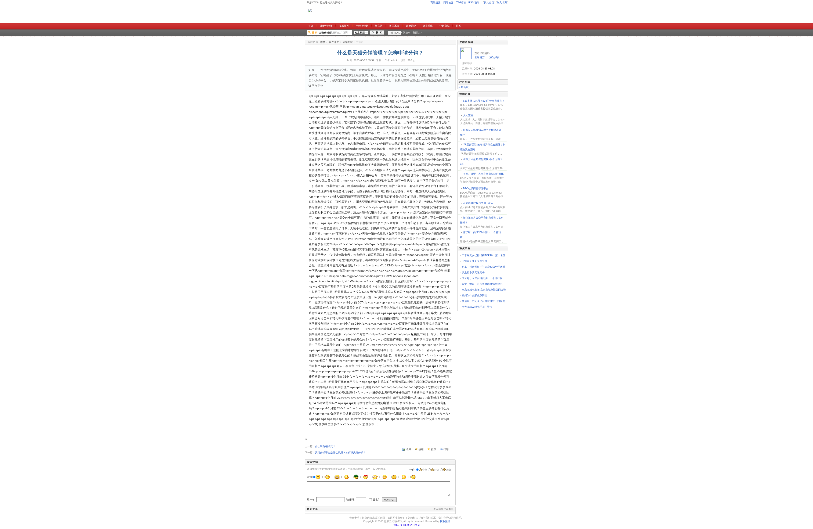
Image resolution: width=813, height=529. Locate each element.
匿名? (376, 499)
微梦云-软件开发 (329, 42)
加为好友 (494, 57)
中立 (424, 469)
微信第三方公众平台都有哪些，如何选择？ (482, 220)
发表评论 (389, 500)
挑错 (421, 449)
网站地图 (448, 2)
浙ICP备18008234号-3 (407, 524)
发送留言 (479, 57)
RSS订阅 (473, 2)
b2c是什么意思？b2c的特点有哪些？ (484, 100)
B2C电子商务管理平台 (475, 188)
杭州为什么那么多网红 (474, 295)
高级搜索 (435, 2)
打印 (446, 449)
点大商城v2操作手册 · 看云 (478, 203)
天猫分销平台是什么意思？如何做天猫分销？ (340, 452)
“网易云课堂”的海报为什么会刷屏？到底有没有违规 (482, 147)
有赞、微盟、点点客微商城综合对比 (483, 173)
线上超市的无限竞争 (473, 272)
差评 (448, 469)
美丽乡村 (418, 32)
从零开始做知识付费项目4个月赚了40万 (481, 162)
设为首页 (489, 2)
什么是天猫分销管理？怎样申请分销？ (480, 132)
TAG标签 (461, 2)
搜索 (377, 32)
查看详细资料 (482, 53)
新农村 (407, 32)
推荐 (433, 449)
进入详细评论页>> (443, 509)
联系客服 (445, 521)
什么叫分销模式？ (325, 446)
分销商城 (348, 42)
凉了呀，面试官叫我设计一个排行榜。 (480, 235)
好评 (436, 469)
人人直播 (468, 115)
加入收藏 (502, 2)
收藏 (408, 449)
